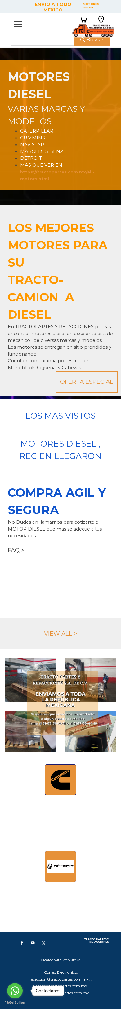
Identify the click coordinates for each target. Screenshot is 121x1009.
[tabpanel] (60, 125)
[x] (43, 942)
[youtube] (32, 942)
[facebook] (21, 942)
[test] (60, 779)
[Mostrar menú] (18, 24)
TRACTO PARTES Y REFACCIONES (97, 940)
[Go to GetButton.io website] (15, 1003)
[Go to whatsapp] (15, 990)
